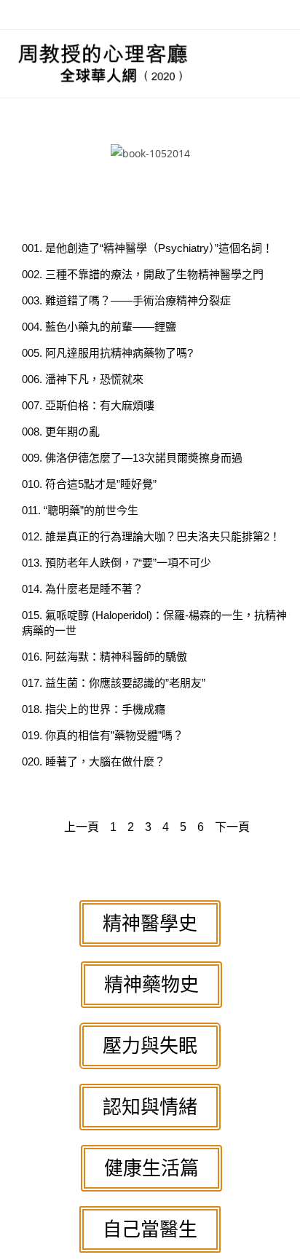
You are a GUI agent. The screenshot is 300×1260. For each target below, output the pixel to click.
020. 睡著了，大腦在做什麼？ (93, 761)
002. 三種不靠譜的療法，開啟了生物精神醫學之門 (143, 274)
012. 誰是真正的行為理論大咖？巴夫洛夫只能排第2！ (151, 536)
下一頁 (232, 827)
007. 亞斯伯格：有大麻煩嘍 (88, 405)
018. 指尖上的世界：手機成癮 (93, 709)
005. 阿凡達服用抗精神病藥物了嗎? (107, 353)
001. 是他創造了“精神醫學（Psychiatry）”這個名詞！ (147, 248)
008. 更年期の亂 (61, 431)
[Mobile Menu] (278, 63)
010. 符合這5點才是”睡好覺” (89, 484)
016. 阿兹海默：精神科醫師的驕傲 (104, 656)
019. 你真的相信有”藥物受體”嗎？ (102, 735)
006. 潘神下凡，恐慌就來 (82, 379)
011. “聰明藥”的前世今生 (80, 510)
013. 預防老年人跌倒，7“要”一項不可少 (116, 562)
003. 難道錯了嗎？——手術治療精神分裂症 (126, 300)
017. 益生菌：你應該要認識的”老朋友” (113, 683)
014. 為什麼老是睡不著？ (82, 589)
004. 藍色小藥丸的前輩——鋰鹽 (99, 326)
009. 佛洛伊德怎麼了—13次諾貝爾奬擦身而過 (132, 458)
